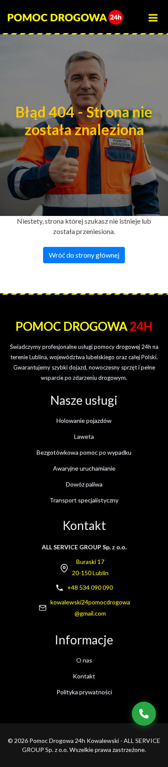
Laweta (84, 436)
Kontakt (84, 676)
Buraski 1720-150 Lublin (90, 567)
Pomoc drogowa (84, 326)
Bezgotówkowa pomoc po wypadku (84, 452)
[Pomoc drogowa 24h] (65, 17)
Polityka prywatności (84, 692)
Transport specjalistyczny (84, 500)
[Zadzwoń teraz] (144, 714)
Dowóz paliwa (84, 484)
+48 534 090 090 (90, 587)
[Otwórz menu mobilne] (157, 13)
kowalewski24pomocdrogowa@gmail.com (90, 607)
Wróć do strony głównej (84, 255)
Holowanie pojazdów (84, 420)
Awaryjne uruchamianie (84, 468)
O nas (84, 660)
